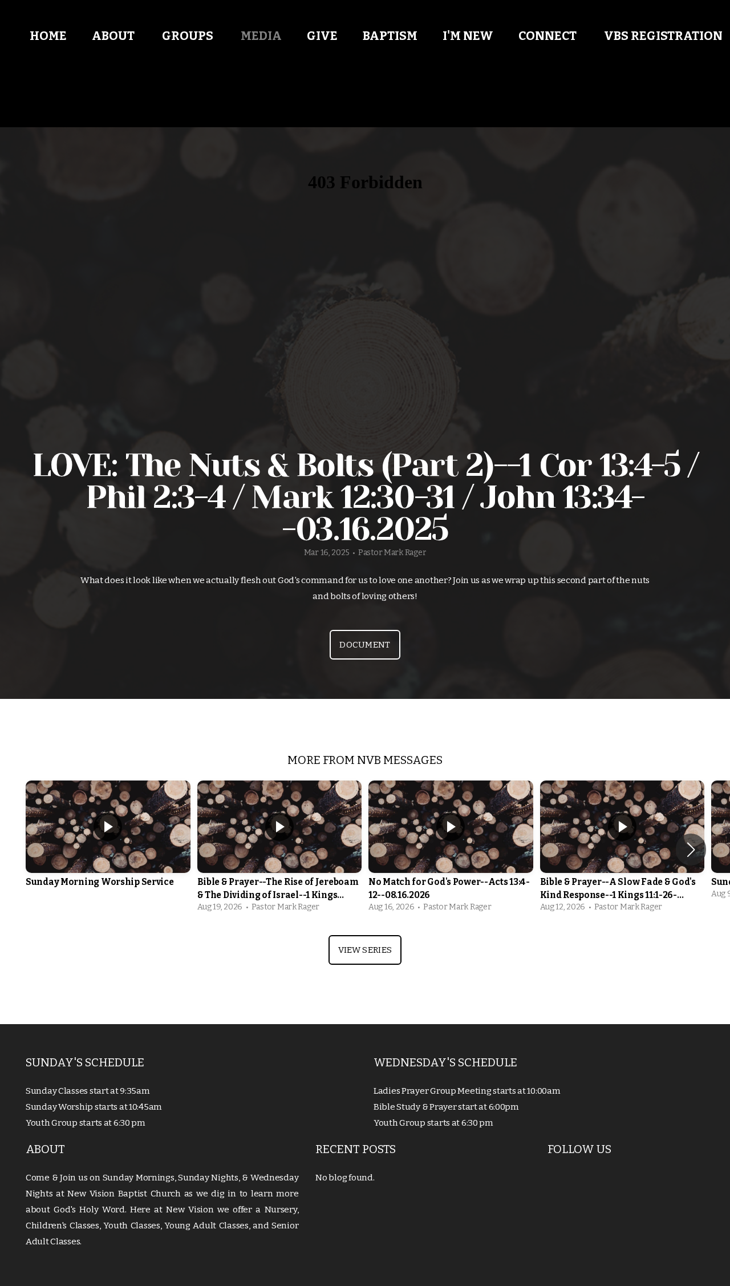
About (114, 36)
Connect (548, 36)
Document (364, 645)
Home (48, 36)
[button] (691, 849)
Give (322, 36)
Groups (189, 36)
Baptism (390, 36)
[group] (108, 843)
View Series (365, 950)
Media (261, 36)
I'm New (468, 36)
